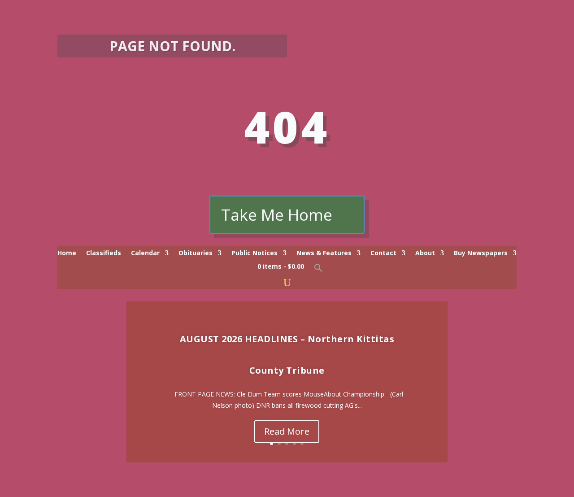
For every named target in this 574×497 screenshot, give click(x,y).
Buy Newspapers (481, 253)
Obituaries (195, 253)
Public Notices (254, 253)
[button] (318, 270)
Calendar (145, 253)
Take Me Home (276, 214)
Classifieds (103, 253)
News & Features (324, 253)
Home (66, 253)
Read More (286, 431)
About (425, 253)
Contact (383, 253)
